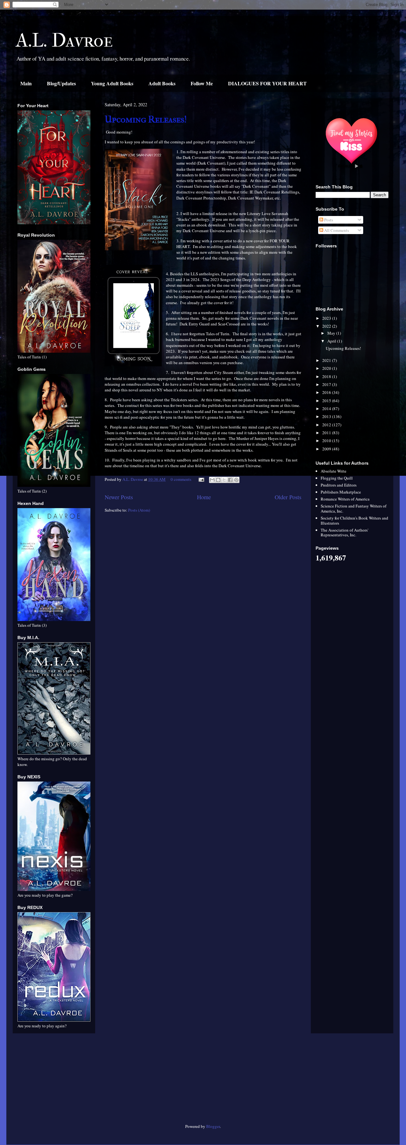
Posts (328, 220)
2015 (327, 400)
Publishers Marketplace (341, 492)
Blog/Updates (61, 83)
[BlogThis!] (218, 480)
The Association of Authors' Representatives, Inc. (344, 532)
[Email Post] (200, 479)
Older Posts (288, 497)
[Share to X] (224, 480)
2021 (327, 360)
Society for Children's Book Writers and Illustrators (354, 520)
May (331, 333)
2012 (327, 425)
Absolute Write (333, 471)
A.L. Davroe (64, 40)
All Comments (336, 230)
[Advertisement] (54, 1081)
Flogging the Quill (337, 478)
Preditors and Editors (339, 485)
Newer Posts (119, 497)
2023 (327, 318)
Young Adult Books (112, 83)
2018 (327, 376)
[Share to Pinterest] (236, 480)
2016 (327, 392)
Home (204, 497)
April (332, 341)
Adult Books (161, 83)
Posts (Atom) (139, 510)
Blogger (213, 1126)
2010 (327, 440)
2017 (327, 384)
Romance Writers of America (345, 499)
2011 (327, 432)
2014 (327, 408)
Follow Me (202, 83)
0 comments (181, 479)
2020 (327, 368)
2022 (327, 326)
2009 (327, 449)
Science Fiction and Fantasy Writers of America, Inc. (353, 508)
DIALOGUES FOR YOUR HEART (267, 83)
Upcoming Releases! (146, 119)
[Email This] (212, 480)
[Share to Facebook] (230, 480)
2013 (327, 416)
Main (26, 83)
